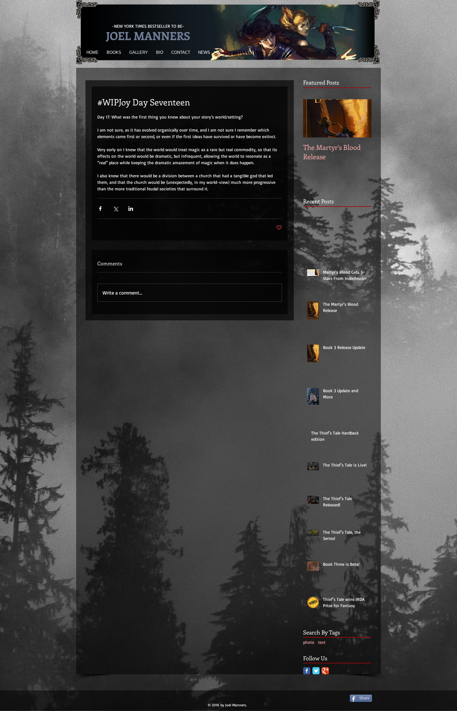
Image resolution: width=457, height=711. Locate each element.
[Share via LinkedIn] (131, 208)
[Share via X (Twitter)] (115, 208)
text (321, 642)
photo (308, 642)
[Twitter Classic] (316, 670)
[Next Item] (361, 118)
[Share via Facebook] (100, 208)
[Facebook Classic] (306, 670)
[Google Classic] (325, 670)
